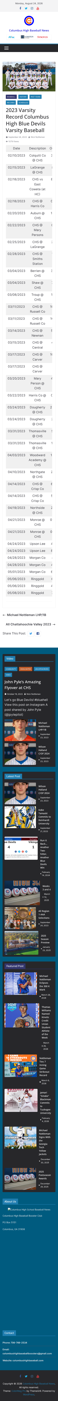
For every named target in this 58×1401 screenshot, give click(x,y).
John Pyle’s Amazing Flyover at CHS (23, 684)
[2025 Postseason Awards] (20, 1179)
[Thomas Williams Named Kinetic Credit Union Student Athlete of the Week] (22, 1028)
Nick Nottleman (38, 137)
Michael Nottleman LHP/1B (26, 615)
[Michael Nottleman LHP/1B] (20, 730)
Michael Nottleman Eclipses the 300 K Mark (45, 982)
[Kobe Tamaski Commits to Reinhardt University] (20, 820)
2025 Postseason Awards (45, 1175)
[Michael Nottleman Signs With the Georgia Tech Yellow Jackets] (20, 1146)
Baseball (11, 97)
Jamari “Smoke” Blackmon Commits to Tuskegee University (45, 1102)
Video (8, 675)
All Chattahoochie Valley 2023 (28, 624)
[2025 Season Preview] (21, 943)
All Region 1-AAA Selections (44, 914)
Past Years (35, 97)
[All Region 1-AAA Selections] (20, 918)
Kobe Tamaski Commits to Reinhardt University (45, 816)
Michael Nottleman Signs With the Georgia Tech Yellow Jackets (44, 1142)
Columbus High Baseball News (29, 30)
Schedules (23, 103)
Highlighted (25, 669)
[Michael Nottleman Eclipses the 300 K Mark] (21, 986)
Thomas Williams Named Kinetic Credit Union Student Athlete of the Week (46, 1022)
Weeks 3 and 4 (47, 888)
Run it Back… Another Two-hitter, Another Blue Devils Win (44, 854)
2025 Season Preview (45, 939)
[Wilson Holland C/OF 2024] (20, 754)
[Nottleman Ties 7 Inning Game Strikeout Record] (21, 1071)
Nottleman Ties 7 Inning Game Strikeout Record (45, 1067)
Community (11, 669)
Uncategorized (41, 669)
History (23, 97)
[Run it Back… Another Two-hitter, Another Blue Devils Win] (21, 858)
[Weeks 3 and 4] (22, 893)
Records (11, 103)
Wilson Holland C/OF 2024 (44, 750)
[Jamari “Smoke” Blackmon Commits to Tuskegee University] (21, 1107)
